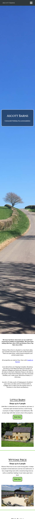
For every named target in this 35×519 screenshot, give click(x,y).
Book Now (17, 417)
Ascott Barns (9, 3)
